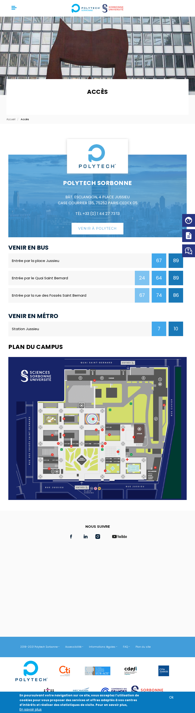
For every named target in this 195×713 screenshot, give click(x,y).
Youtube (119, 536)
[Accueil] (97, 8)
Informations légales (102, 647)
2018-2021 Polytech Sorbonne (39, 647)
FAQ (125, 647)
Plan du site (143, 647)
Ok (171, 697)
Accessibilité (73, 647)
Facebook (71, 536)
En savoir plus (31, 709)
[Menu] (13, 8)
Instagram (100, 536)
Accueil (10, 119)
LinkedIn (85, 536)
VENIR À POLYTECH (97, 228)
